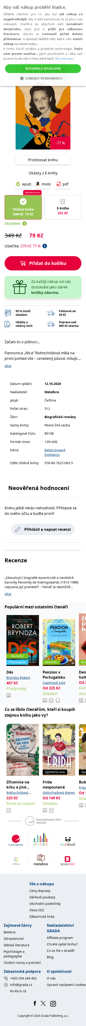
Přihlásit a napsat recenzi (47, 529)
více (8, 365)
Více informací (64, 59)
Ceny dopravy (39, 890)
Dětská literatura (16, 945)
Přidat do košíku (47, 263)
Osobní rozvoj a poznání (22, 962)
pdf (66, 184)
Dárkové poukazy (42, 897)
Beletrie (10, 932)
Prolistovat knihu (43, 159)
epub (26, 184)
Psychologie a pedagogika (14, 953)
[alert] (43, 43)
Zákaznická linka (41, 916)
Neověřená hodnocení (38, 488)
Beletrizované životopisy (54, 452)
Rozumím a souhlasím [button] (43, 68)
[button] (43, 78)
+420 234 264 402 (23, 978)
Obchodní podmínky (45, 903)
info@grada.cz (21, 984)
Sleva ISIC (36, 910)
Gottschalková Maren (59, 792)
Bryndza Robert (18, 677)
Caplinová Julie (54, 682)
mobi (46, 184)
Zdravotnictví (14, 938)
